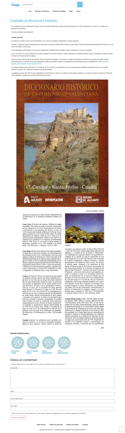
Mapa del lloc (41, 424)
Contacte (85, 424)
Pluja (71, 11)
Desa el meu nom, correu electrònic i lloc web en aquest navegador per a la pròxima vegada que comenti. (49, 413)
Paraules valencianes (42, 11)
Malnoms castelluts (59, 11)
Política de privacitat (56, 424)
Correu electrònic (17, 398)
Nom (12, 391)
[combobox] (48, 4)
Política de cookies (72, 424)
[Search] (80, 4)
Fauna (78, 11)
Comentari (14, 368)
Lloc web (13, 406)
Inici (30, 11)
